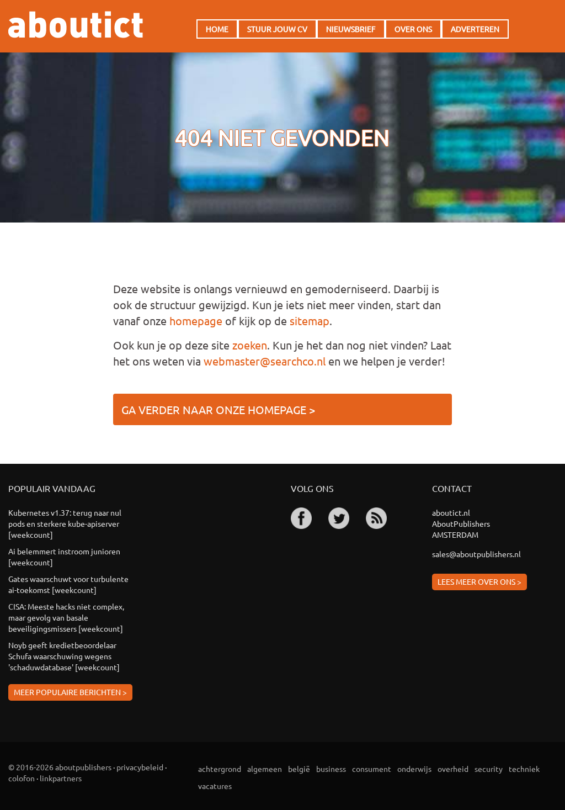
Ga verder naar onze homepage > (218, 409)
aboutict (75, 24)
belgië (299, 769)
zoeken (249, 345)
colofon (21, 778)
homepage (195, 320)
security (489, 769)
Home (217, 29)
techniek (524, 769)
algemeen (264, 769)
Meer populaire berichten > (70, 692)
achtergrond (219, 769)
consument (371, 769)
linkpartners (61, 778)
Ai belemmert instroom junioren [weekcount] (64, 556)
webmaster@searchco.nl (265, 361)
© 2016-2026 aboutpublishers (59, 767)
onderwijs (414, 769)
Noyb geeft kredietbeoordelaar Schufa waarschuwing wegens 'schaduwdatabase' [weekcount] (64, 656)
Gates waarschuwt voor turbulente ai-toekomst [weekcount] (68, 584)
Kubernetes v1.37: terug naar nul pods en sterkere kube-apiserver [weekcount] (64, 523)
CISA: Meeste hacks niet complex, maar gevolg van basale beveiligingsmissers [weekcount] (66, 617)
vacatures (215, 786)
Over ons (413, 29)
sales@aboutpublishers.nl (476, 554)
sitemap (309, 320)
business (331, 769)
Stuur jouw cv (277, 29)
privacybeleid (139, 767)
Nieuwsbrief (351, 29)
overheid (453, 769)
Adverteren (475, 29)
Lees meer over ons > (479, 581)
